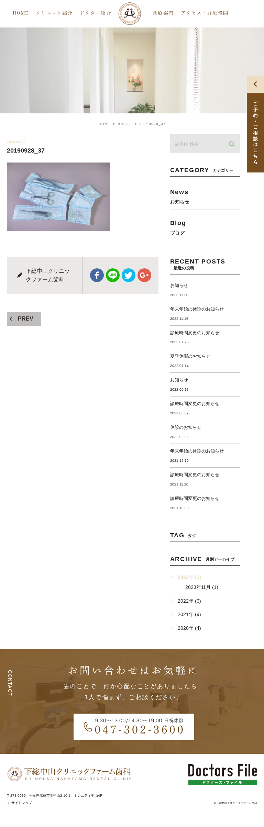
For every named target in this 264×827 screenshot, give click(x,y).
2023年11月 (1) (201, 587)
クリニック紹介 (54, 13)
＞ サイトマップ (19, 803)
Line (113, 275)
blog (178, 227)
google (144, 275)
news (179, 196)
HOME (21, 13)
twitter (128, 275)
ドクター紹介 (95, 13)
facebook (97, 275)
